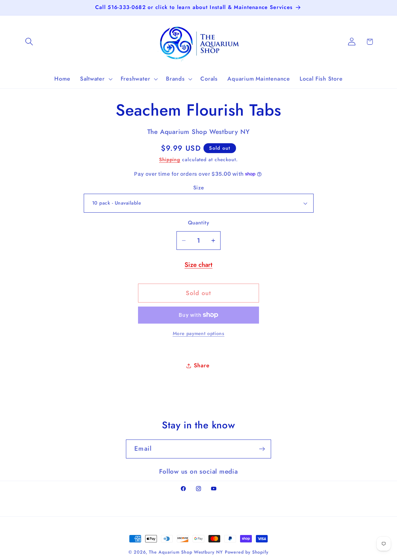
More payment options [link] (199, 333)
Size (198, 187)
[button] (29, 42)
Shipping (169, 159)
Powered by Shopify (247, 552)
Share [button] (202, 365)
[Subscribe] (262, 449)
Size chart (198, 264)
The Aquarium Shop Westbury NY (186, 552)
